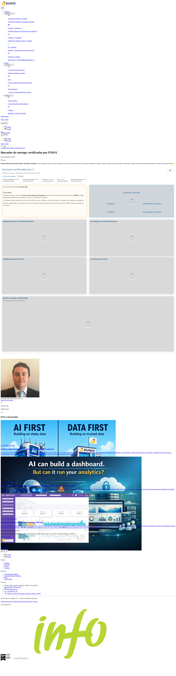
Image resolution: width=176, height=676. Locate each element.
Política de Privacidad (19, 601)
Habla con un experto (7, 400)
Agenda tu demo (5, 537)
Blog (5, 577)
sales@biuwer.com (12, 589)
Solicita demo (5, 116)
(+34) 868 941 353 (12, 591)
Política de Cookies (31, 601)
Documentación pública (11, 574)
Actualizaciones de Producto (12, 576)
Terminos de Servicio (7, 601)
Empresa (6, 568)
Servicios (7, 564)
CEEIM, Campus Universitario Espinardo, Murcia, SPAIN (24, 593)
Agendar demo (8, 587)
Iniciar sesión (8, 579)
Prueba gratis (17, 587)
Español (8, 129)
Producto (7, 11)
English (8, 127)
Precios (6, 63)
